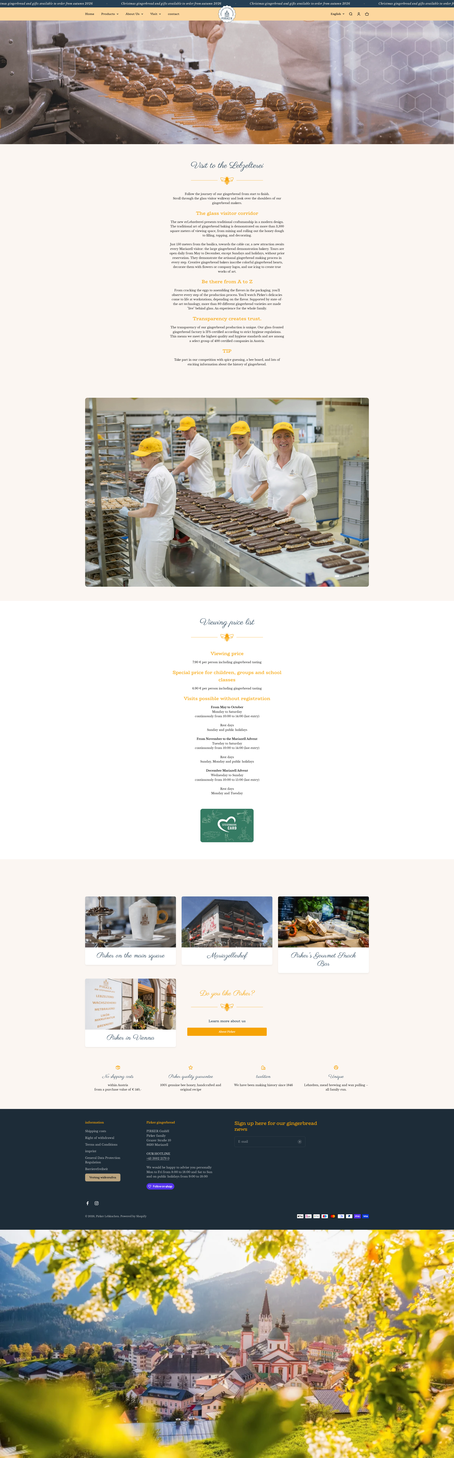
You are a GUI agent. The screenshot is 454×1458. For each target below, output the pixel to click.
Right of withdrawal (99, 1138)
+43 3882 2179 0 (157, 1158)
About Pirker (227, 1031)
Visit (153, 14)
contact (173, 14)
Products (108, 14)
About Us (133, 14)
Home (89, 14)
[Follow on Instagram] (96, 1203)
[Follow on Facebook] (87, 1203)
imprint (90, 1151)
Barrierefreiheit (96, 1169)
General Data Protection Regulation (102, 1160)
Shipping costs (95, 1131)
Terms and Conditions (101, 1144)
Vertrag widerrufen (102, 1177)
